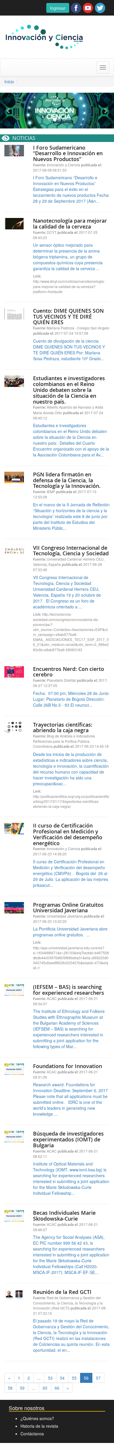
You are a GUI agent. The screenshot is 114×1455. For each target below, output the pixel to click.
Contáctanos (32, 1434)
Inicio (9, 81)
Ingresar (57, 8)
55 (74, 1378)
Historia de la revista (39, 1426)
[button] (8, 110)
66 (57, 1388)
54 (62, 1378)
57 (98, 1378)
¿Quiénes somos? (37, 1418)
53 (50, 1378)
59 (22, 1388)
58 (10, 1388)
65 (45, 1388)
